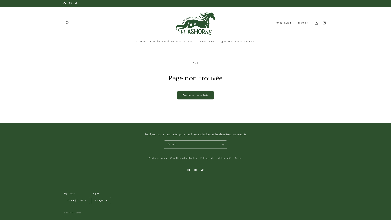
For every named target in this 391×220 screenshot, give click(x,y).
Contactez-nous (157, 158)
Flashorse (76, 213)
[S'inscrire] (223, 144)
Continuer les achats (196, 95)
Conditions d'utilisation (183, 158)
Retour (239, 158)
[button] (68, 23)
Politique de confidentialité (215, 158)
